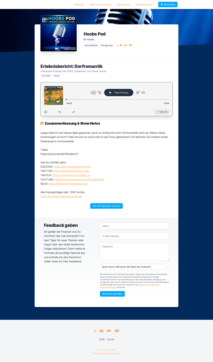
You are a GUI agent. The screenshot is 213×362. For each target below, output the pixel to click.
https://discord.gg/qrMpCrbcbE (72, 166)
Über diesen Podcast (100, 4)
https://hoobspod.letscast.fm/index (61, 196)
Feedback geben (144, 4)
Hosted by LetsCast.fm (106, 350)
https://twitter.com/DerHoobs (71, 170)
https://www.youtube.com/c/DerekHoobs (79, 179)
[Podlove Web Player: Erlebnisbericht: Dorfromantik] (106, 99)
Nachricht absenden (112, 294)
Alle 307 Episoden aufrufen (106, 206)
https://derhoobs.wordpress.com (68, 183)
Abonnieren (169, 4)
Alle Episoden (124, 4)
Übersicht (79, 4)
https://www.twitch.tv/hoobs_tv (71, 175)
